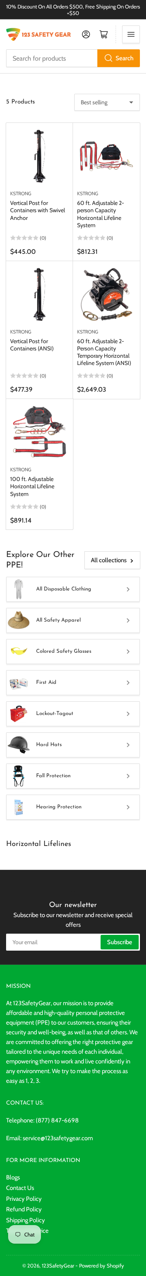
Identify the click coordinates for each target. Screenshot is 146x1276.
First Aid (46, 682)
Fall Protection (53, 775)
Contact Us (20, 1188)
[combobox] (73, 58)
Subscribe (119, 942)
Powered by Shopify (101, 1265)
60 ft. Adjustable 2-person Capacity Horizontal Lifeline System (100, 214)
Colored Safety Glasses (63, 651)
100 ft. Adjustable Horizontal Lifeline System (32, 486)
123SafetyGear (58, 1265)
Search (124, 58)
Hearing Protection (59, 807)
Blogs (13, 1177)
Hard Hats (49, 744)
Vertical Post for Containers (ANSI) (32, 344)
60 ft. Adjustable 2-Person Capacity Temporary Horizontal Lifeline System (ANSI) (104, 352)
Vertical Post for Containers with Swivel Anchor (37, 210)
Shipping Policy (25, 1220)
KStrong (20, 193)
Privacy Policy (24, 1198)
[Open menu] (131, 34)
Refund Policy (24, 1209)
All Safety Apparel (58, 620)
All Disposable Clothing (63, 589)
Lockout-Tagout (54, 713)
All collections (109, 560)
